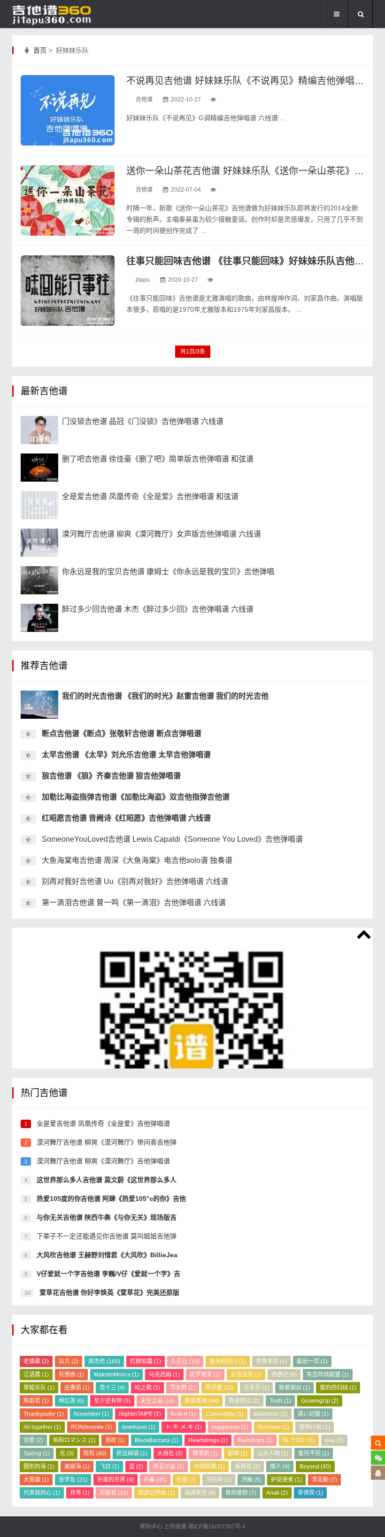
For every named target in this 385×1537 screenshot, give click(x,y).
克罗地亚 (205, 1374)
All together (42, 1427)
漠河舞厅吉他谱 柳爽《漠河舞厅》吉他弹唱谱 (102, 1161)
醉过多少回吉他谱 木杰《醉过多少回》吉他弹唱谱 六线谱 (158, 609)
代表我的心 (41, 1493)
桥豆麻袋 (131, 1453)
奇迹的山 (244, 1401)
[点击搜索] (378, 1443)
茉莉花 (247, 1466)
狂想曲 (71, 1374)
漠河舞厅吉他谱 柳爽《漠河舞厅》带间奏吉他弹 (106, 1142)
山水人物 (272, 1453)
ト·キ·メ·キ (183, 1427)
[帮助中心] (378, 1473)
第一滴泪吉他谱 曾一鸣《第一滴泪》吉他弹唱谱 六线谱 (134, 903)
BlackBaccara (156, 1440)
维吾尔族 (168, 1466)
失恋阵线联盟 (328, 1374)
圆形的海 (38, 1466)
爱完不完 (313, 1453)
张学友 (73, 1479)
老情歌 (36, 1361)
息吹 (115, 1440)
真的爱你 (240, 1493)
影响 (237, 1453)
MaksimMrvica (116, 1374)
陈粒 (95, 1453)
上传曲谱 (175, 1526)
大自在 (170, 1453)
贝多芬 (256, 1387)
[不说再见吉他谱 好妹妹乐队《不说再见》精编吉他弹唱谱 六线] (68, 110)
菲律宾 (310, 1493)
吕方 (68, 1361)
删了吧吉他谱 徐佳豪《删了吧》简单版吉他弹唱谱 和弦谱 (158, 459)
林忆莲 (71, 1401)
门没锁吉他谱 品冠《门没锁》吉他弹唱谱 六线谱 (142, 421)
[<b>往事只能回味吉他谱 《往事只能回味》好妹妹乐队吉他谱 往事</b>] (68, 290)
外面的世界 (115, 1479)
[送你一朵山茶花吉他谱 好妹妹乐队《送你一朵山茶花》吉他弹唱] (68, 200)
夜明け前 (314, 1427)
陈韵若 (36, 1401)
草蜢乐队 (38, 1387)
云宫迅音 (246, 1374)
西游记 (284, 1374)
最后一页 (312, 1361)
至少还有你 (112, 1401)
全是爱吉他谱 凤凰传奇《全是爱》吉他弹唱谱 (102, 1123)
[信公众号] (378, 1458)
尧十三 (112, 1387)
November (91, 1414)
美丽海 (77, 1466)
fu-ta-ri (183, 1414)
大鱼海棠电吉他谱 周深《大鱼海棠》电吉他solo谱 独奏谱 (137, 860)
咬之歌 (147, 1387)
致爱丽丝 (294, 1387)
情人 (280, 1466)
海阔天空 (200, 1493)
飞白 (109, 1466)
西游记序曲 (156, 1493)
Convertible (225, 1414)
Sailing (36, 1453)
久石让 (185, 1361)
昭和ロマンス (74, 1440)
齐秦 (155, 1479)
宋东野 (182, 1387)
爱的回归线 (338, 1387)
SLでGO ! (299, 1440)
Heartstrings (208, 1440)
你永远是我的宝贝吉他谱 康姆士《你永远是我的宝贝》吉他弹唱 (168, 572)
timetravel (138, 1427)
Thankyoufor (43, 1414)
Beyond (315, 1466)
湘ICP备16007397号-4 (217, 1526)
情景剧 (205, 1453)
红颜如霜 (145, 1361)
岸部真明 (202, 1401)
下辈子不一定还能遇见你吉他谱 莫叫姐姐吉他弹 (106, 1236)
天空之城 (157, 1401)
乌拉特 (218, 1479)
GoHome (273, 1427)
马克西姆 (164, 1374)
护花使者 (286, 1479)
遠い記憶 (313, 1414)
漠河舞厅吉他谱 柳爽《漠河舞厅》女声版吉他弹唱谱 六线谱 (161, 534)
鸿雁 (251, 1479)
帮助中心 (152, 1526)
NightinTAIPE (140, 1414)
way (334, 1440)
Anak (277, 1493)
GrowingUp (320, 1401)
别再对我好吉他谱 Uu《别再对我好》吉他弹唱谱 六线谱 (135, 881)
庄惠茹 (77, 1387)
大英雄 (36, 1479)
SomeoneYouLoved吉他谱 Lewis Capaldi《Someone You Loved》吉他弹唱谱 (172, 839)
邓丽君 (114, 1493)
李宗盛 (219, 1387)
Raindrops (255, 1440)
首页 (39, 50)
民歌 (186, 1479)
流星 (33, 1440)
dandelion (271, 1414)
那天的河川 (227, 1361)
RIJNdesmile (91, 1427)
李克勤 (324, 1479)
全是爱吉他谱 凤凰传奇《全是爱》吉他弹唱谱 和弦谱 (150, 496)
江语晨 (36, 1374)
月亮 (80, 1493)
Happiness (230, 1427)
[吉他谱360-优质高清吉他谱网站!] (59, 14)
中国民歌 (209, 1466)
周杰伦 (104, 1361)
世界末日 (271, 1361)
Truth (280, 1401)
